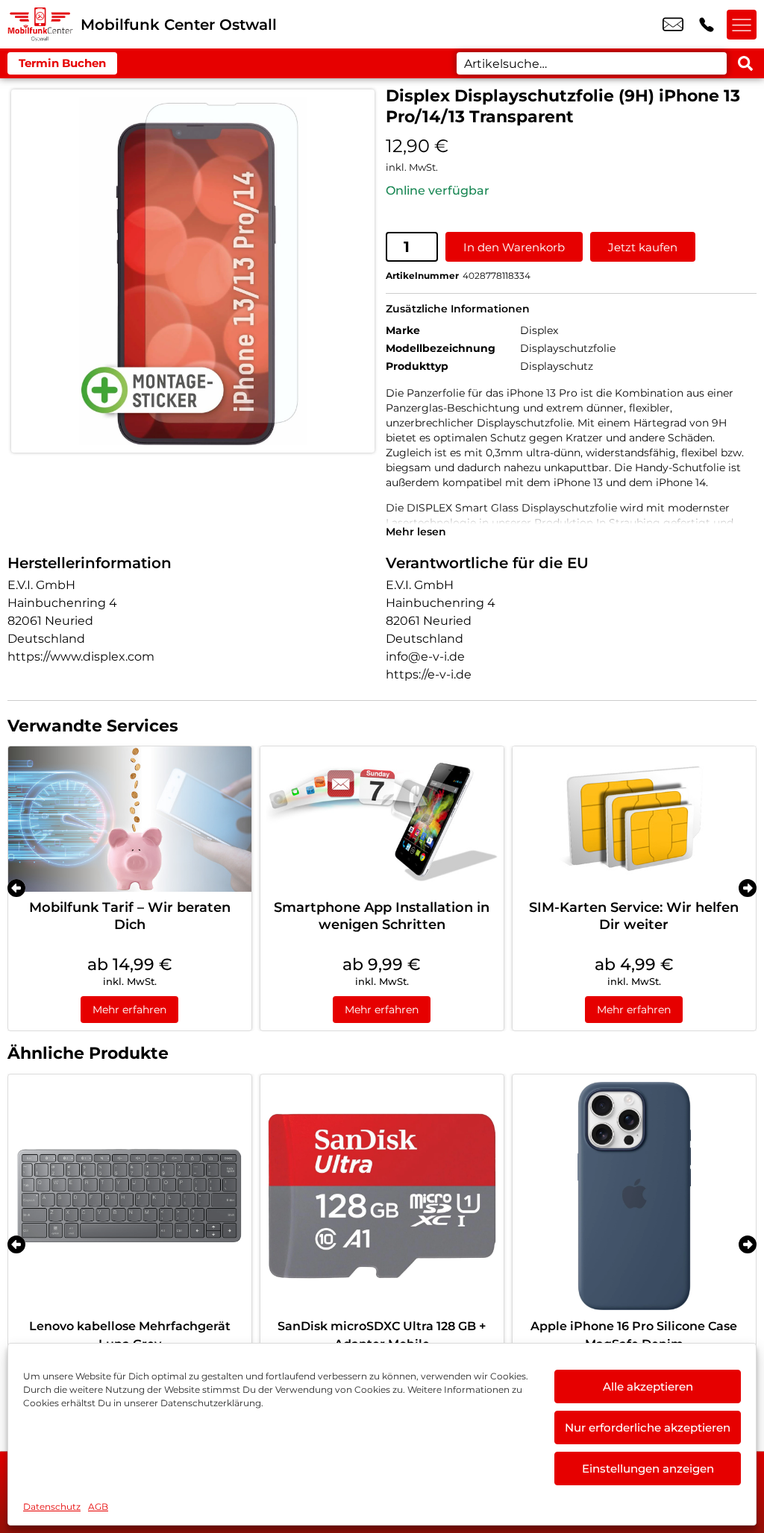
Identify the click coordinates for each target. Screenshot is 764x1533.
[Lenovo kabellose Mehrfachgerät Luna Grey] (130, 1196)
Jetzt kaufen (642, 247)
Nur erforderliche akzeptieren (647, 1427)
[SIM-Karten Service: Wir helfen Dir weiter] (634, 819)
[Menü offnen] (742, 25)
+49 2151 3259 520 (706, 25)
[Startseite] (40, 24)
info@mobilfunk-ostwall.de (673, 25)
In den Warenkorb (514, 247)
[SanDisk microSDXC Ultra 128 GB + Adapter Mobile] (382, 1196)
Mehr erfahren (129, 1009)
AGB (98, 1506)
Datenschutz (52, 1506)
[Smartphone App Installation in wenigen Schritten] (382, 819)
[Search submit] (745, 63)
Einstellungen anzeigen (648, 1468)
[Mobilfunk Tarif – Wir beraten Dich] (129, 819)
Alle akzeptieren (648, 1386)
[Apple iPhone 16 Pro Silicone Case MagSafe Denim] (634, 1196)
